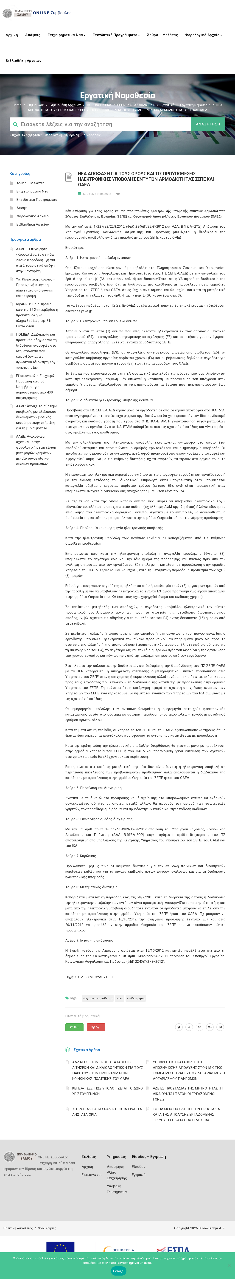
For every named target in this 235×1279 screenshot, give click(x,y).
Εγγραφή (138, 1175)
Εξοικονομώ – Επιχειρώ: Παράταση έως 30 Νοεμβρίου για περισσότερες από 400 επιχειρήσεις (36, 387)
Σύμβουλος (35, 105)
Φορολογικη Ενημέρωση (62, 135)
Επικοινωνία (91, 1175)
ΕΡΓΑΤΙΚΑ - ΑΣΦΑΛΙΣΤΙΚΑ (136, 105)
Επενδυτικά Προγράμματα (116, 35)
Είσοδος (138, 1167)
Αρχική (12, 35)
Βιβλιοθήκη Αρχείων (24, 61)
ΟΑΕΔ (119, 998)
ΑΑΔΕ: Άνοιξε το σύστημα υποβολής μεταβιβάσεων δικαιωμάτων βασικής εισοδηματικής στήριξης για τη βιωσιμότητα (36, 417)
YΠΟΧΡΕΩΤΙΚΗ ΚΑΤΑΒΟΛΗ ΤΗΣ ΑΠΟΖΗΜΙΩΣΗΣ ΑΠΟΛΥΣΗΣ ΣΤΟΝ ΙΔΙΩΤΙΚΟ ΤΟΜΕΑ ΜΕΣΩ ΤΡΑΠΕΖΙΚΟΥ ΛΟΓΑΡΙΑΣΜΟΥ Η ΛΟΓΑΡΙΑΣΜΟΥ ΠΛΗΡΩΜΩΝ (189, 1070)
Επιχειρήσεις (91, 135)
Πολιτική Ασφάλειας (18, 1228)
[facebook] (189, 1027)
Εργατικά (167, 105)
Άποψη (22, 208)
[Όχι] (229, 1268)
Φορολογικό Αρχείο (203, 35)
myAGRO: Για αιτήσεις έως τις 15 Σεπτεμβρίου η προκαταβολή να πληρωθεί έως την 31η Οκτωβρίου (37, 315)
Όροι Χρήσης (47, 1228)
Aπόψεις (32, 35)
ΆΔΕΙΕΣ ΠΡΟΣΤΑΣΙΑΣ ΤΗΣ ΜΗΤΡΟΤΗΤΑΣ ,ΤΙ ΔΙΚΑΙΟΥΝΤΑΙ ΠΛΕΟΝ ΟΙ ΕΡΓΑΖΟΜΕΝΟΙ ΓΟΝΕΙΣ (188, 1093)
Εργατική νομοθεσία (195, 105)
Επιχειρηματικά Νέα (66, 35)
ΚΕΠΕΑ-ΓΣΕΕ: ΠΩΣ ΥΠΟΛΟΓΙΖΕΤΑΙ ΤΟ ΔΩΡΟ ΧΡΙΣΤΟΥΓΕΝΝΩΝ (107, 1091)
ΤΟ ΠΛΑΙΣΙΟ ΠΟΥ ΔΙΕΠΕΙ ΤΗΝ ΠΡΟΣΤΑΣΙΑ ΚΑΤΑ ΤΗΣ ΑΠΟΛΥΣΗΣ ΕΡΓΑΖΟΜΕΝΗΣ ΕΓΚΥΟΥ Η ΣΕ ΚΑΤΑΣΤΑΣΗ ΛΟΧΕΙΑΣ (186, 1114)
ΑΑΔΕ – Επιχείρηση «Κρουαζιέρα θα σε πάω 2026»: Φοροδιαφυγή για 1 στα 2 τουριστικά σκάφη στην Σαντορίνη (37, 260)
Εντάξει (118, 1271)
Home (17, 105)
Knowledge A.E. (212, 1228)
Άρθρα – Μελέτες (162, 35)
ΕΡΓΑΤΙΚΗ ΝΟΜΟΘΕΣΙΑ (97, 998)
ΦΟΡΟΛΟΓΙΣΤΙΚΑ (99, 105)
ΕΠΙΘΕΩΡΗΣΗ (136, 998)
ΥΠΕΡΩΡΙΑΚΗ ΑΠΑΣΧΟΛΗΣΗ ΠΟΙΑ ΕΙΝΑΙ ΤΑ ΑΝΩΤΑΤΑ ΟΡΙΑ (107, 1112)
